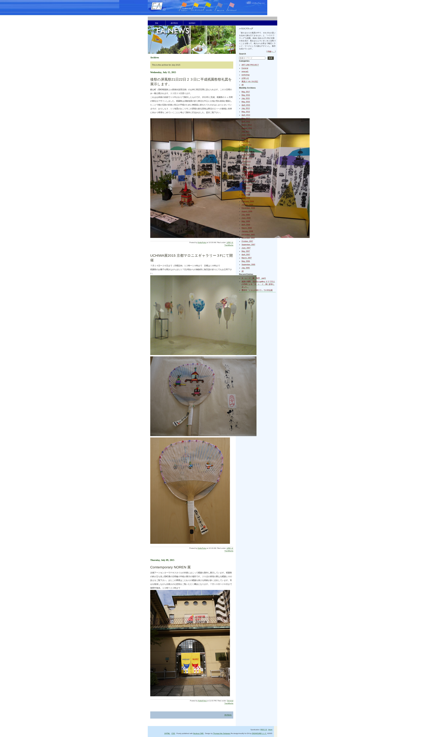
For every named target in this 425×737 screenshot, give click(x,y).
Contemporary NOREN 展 (170, 567)
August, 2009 (247, 185)
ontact (192, 23)
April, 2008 (246, 225)
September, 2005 (248, 264)
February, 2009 (248, 201)
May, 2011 (246, 138)
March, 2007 (247, 258)
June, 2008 (246, 218)
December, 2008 (248, 208)
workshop (246, 75)
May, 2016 (246, 95)
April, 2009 (246, 198)
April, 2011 (246, 142)
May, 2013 (246, 112)
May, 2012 (246, 118)
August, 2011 (247, 128)
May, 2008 (246, 221)
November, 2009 (248, 178)
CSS (173, 733)
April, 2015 (246, 105)
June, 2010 (246, 161)
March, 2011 (247, 145)
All (242, 85)
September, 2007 (248, 245)
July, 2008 (246, 215)
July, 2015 (246, 98)
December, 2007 (248, 235)
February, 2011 (248, 148)
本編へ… (271, 51)
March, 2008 (247, 228)
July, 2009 (246, 188)
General (230, 701)
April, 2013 (246, 115)
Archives (228, 715)
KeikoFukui (202, 242)
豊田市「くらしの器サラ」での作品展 (257, 290)
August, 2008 (247, 211)
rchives (174, 23)
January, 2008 (247, 231)
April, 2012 (246, 122)
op (156, 23)
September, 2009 (248, 181)
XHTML (167, 733)
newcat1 (245, 71)
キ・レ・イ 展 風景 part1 (254, 278)
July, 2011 (246, 132)
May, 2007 (246, 251)
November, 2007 (248, 238)
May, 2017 (246, 92)
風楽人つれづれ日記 (250, 81)
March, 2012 (247, 125)
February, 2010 (248, 168)
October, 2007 (247, 241)
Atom (270, 730)
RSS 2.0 (263, 730)
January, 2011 (247, 152)
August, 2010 (247, 158)
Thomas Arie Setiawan (221, 733)
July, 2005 (246, 268)
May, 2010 (246, 165)
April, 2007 (246, 255)
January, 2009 (247, 205)
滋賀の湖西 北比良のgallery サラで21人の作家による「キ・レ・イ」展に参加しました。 (258, 284)
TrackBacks (228, 245)
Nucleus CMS (198, 733)
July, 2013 (246, 108)
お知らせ (230, 242)
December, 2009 (248, 175)
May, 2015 (246, 102)
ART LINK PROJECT (250, 65)
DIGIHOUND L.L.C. (259, 733)
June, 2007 (246, 248)
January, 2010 (247, 171)
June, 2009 (246, 191)
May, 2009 (246, 195)
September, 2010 (248, 155)
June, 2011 (246, 135)
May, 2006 (246, 261)
